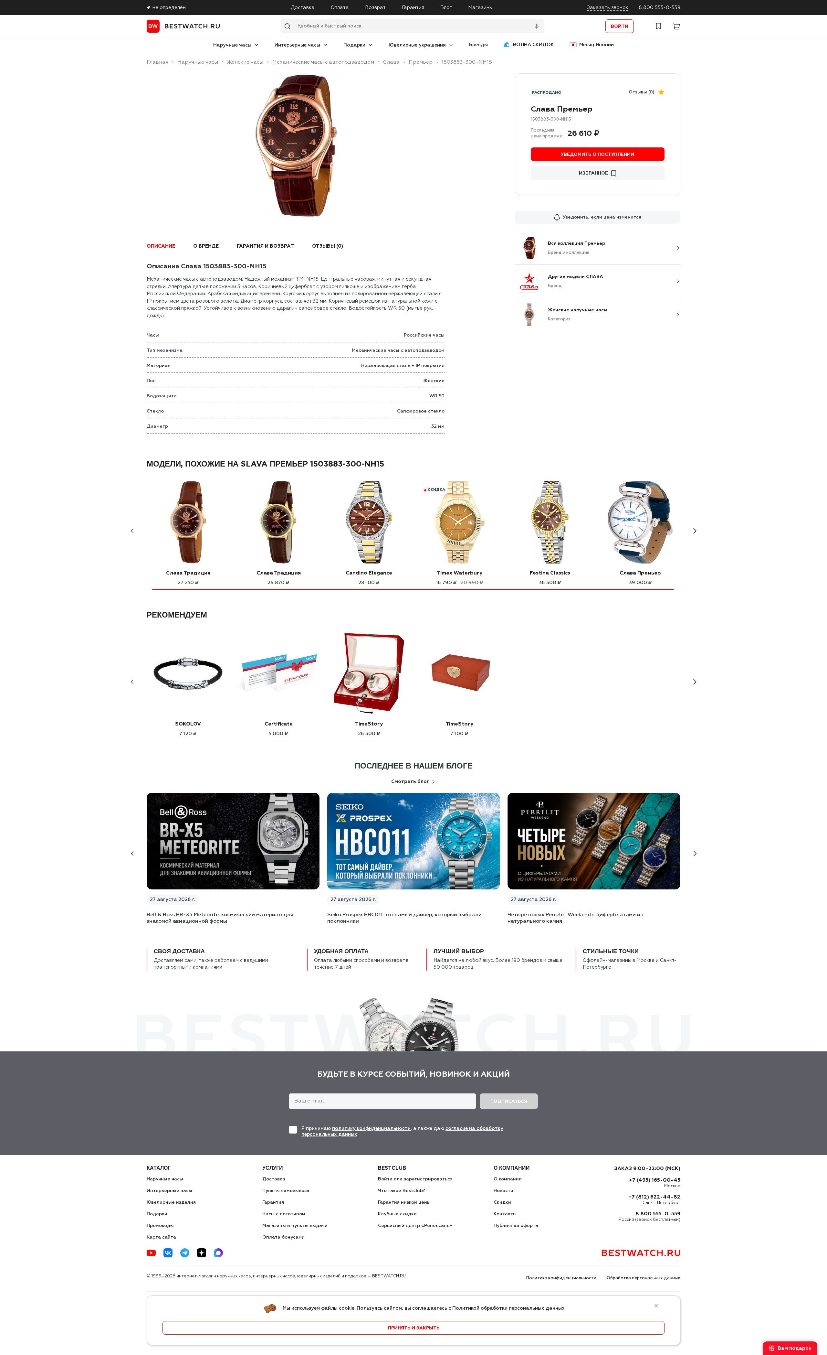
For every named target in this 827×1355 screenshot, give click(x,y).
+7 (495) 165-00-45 (654, 1180)
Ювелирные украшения (417, 45)
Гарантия (413, 7)
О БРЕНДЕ (206, 246)
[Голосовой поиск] (536, 26)
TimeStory (369, 724)
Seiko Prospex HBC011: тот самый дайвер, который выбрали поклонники (404, 918)
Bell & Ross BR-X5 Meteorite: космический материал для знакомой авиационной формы (220, 918)
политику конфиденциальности (371, 1128)
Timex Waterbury (459, 573)
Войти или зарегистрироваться (415, 1179)
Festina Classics (550, 573)
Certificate (279, 724)
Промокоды (160, 1225)
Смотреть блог (410, 781)
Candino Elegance (369, 573)
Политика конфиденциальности (561, 1278)
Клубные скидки (397, 1214)
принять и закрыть (413, 1328)
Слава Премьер (640, 573)
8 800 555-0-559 (659, 7)
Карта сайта (161, 1237)
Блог (446, 7)
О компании (508, 1179)
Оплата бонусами (283, 1237)
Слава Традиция (188, 573)
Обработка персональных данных (643, 1278)
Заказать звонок (607, 7)
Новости (503, 1190)
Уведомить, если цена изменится (602, 217)
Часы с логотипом (283, 1214)
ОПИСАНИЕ (161, 246)
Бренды (478, 44)
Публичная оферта (516, 1225)
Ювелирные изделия (171, 1202)
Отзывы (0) (641, 92)
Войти (619, 26)
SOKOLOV (188, 724)
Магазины (480, 7)
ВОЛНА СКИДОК (533, 44)
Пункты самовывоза (285, 1190)
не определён (169, 7)
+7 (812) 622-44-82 (654, 1197)
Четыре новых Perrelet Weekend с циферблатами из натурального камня (575, 918)
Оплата (340, 7)
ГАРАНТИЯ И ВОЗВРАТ (265, 246)
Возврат (375, 7)
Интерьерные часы (297, 45)
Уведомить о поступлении (597, 154)
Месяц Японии (596, 44)
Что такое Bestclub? (401, 1190)
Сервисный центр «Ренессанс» (415, 1225)
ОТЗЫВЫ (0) (327, 246)
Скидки (502, 1202)
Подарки (354, 45)
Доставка (303, 7)
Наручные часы (232, 45)
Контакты (505, 1214)
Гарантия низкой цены (404, 1202)
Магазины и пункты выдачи (295, 1225)
